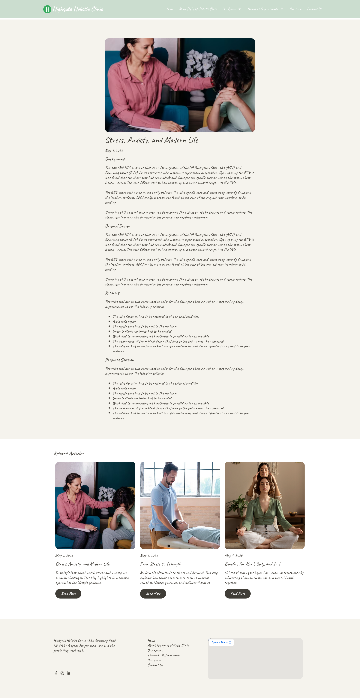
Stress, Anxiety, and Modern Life (82, 564)
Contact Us (314, 9)
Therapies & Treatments (262, 9)
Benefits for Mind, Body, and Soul (252, 564)
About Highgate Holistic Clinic (198, 9)
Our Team (295, 9)
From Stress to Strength (160, 564)
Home (169, 9)
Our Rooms (229, 9)
